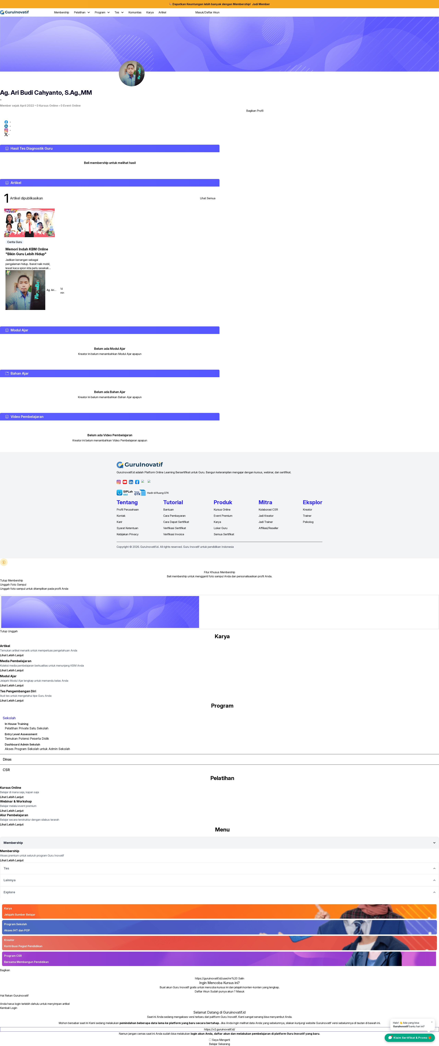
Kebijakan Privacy (128, 534)
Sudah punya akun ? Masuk (227, 991)
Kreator (307, 509)
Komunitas (134, 12)
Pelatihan (80, 12)
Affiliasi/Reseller (268, 528)
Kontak (121, 515)
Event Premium (223, 515)
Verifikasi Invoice (173, 534)
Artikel (162, 12)
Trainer (307, 515)
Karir (119, 522)
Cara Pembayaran (174, 515)
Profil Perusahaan (128, 509)
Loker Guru (220, 528)
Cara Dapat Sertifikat (176, 522)
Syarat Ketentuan (127, 528)
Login (13, 1008)
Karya (150, 12)
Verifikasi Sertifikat (174, 528)
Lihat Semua (207, 198)
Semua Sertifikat (224, 534)
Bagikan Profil (254, 110)
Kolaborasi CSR (268, 509)
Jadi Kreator (266, 515)
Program (100, 12)
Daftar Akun (202, 991)
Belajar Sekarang (219, 1044)
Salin (241, 978)
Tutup (3, 580)
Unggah (13, 631)
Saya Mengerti (221, 1040)
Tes (117, 12)
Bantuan (168, 509)
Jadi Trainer (266, 522)
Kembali (5, 1008)
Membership (61, 12)
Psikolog (308, 522)
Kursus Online (222, 509)
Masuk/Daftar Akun (207, 12)
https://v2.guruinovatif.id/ (219, 1029)
